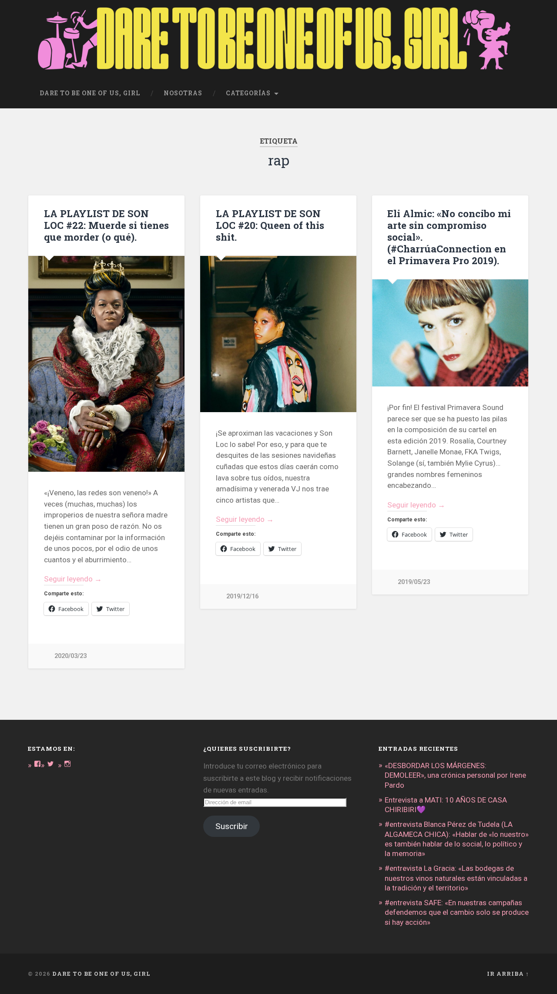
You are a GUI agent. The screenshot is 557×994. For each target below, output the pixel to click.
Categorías (248, 93)
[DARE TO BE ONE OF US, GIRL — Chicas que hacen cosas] (278, 39)
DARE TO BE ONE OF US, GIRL (101, 973)
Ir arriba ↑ (508, 973)
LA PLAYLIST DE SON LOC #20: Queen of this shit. (270, 225)
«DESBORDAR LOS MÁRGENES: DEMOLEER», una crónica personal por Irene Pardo (455, 775)
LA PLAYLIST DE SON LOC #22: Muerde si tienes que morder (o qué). (106, 225)
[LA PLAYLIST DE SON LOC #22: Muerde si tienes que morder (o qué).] (106, 364)
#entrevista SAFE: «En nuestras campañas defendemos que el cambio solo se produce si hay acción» (457, 912)
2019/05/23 (414, 582)
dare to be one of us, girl (90, 93)
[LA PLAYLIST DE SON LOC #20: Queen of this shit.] (278, 334)
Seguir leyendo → (73, 578)
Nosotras (183, 93)
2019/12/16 (242, 596)
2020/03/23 (70, 656)
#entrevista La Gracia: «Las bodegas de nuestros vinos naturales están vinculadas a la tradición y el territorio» (456, 878)
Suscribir (231, 826)
